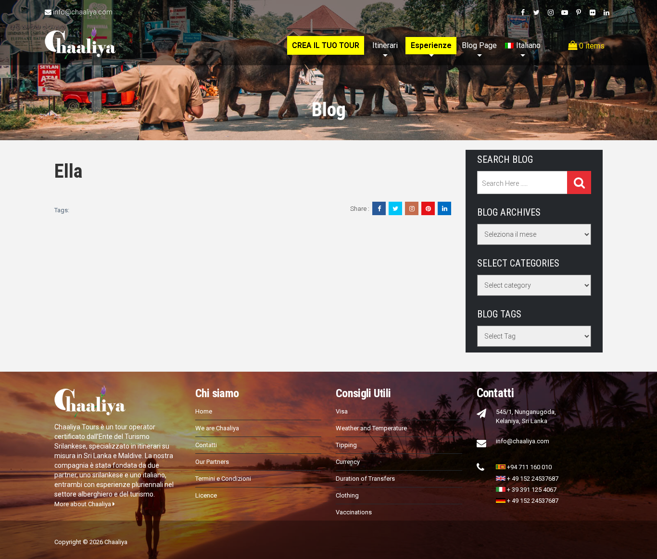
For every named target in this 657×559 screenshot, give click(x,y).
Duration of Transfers (365, 478)
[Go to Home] (80, 33)
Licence (206, 495)
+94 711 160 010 (529, 467)
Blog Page (479, 45)
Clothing (347, 495)
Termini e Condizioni (223, 478)
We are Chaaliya (217, 428)
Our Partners (212, 461)
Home (203, 411)
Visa (342, 411)
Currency (348, 461)
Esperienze (431, 45)
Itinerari (385, 45)
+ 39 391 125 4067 (531, 489)
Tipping (346, 445)
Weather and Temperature (371, 428)
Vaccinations (354, 512)
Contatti (206, 445)
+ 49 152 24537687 (532, 478)
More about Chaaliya (83, 504)
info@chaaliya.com (83, 12)
